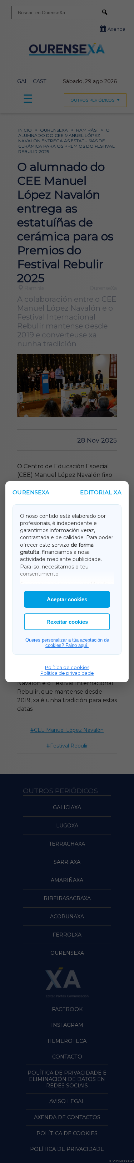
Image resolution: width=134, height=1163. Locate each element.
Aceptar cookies (67, 599)
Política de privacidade (67, 673)
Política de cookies (67, 667)
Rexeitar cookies (67, 622)
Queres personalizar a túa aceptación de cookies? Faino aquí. (67, 642)
